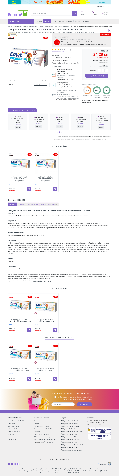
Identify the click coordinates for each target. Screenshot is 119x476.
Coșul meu (96, 13)
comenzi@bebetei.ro (96, 425)
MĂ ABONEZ (84, 404)
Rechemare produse (14, 437)
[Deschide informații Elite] (10, 155)
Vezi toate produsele (40, 85)
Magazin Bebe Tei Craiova (70, 426)
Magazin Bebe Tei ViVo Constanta (72, 445)
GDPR (109, 6)
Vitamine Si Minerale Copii (62, 26)
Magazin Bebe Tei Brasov (70, 423)
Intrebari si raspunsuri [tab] (49, 204)
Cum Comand (12, 423)
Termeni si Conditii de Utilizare (17, 421)
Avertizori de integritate (41, 434)
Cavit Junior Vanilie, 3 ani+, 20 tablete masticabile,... (46, 320)
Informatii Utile (100, 6)
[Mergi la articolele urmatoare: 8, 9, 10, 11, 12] (62, 132)
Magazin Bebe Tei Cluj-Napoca (72, 450)
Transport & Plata (13, 426)
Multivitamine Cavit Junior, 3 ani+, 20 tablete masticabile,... (20, 320)
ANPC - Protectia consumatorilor (44, 439)
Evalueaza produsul (57, 52)
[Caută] (74, 13)
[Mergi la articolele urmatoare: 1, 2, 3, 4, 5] (57, 132)
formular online (49, 442)
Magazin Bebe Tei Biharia (70, 421)
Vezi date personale (78, 399)
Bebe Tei (10, 26)
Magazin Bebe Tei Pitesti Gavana (72, 431)
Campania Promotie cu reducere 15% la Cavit (75, 40)
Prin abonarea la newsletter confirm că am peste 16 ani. (74, 397)
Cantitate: (93, 71)
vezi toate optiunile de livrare (66, 100)
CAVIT (58, 55)
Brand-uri (11, 434)
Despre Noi (37, 421)
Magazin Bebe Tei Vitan (69, 442)
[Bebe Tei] (18, 13)
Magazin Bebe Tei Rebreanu (71, 437)
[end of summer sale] (59, 2)
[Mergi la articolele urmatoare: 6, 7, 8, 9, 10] (59, 132)
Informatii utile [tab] (33, 204)
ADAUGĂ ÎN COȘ (98, 76)
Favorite (83, 14)
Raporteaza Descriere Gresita (42, 281)
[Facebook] (9, 464)
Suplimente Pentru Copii (46, 26)
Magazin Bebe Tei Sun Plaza (71, 439)
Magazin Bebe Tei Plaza (69, 434)
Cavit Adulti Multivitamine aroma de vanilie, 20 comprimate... (46, 179)
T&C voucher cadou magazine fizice (45, 437)
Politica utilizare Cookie (41, 426)
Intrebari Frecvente (14, 431)
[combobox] (52, 13)
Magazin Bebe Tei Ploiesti (70, 447)
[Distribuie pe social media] (109, 30)
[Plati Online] (102, 464)
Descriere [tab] (12, 204)
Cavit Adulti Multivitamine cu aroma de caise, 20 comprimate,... (20, 179)
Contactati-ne (12, 439)
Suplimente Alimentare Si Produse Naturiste (26, 26)
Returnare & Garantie (14, 429)
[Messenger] (12, 464)
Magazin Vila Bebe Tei (69, 429)
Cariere (36, 423)
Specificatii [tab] (21, 204)
